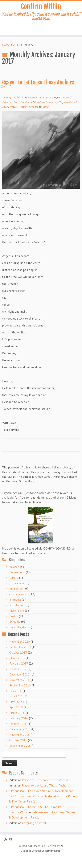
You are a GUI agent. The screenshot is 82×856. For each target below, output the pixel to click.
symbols (33, 106)
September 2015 (20, 746)
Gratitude (40, 102)
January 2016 (17, 724)
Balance (14, 567)
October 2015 (18, 740)
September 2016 (20, 685)
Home (6, 45)
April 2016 (16, 707)
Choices (65, 97)
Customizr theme (51, 850)
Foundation (16, 589)
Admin (45, 106)
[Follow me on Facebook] (11, 839)
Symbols (14, 621)
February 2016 (18, 718)
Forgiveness (16, 583)
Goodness (26, 102)
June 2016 (15, 696)
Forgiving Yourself (34, 823)
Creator (7, 102)
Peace (13, 106)
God (16, 102)
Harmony (52, 102)
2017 (16, 45)
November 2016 (19, 680)
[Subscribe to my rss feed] (6, 839)
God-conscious (19, 594)
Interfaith (15, 600)
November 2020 (19, 641)
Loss (5, 106)
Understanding (18, 627)
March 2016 (17, 713)
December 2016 (19, 674)
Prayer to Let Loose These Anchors (38, 82)
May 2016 (15, 702)
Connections (17, 572)
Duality (13, 578)
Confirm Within (41, 6)
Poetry (47, 97)
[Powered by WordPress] (61, 845)
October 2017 (18, 652)
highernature (67, 102)
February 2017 (18, 663)
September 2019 (20, 647)
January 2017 (17, 669)
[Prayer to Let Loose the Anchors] (41, 149)
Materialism (34, 97)
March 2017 (17, 658)
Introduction (16, 605)
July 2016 (15, 691)
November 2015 (19, 735)
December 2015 (19, 729)
